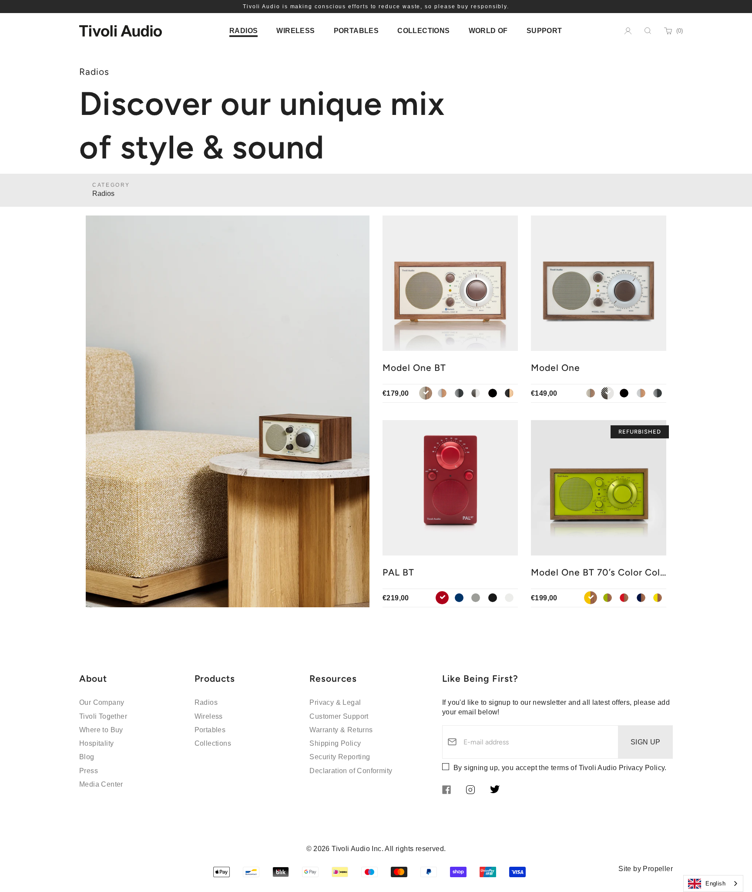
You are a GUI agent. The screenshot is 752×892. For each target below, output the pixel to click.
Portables (210, 730)
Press (88, 770)
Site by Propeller (645, 868)
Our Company (101, 702)
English (715, 883)
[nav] (243, 30)
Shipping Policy (335, 743)
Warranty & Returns (341, 730)
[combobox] (713, 883)
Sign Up (646, 742)
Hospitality (96, 743)
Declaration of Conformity (350, 770)
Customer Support (338, 716)
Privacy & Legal (335, 702)
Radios (206, 702)
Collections (213, 743)
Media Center (101, 784)
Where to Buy (101, 730)
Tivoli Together (103, 716)
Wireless (209, 716)
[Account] (627, 30)
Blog (86, 757)
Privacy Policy (642, 767)
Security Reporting (339, 757)
